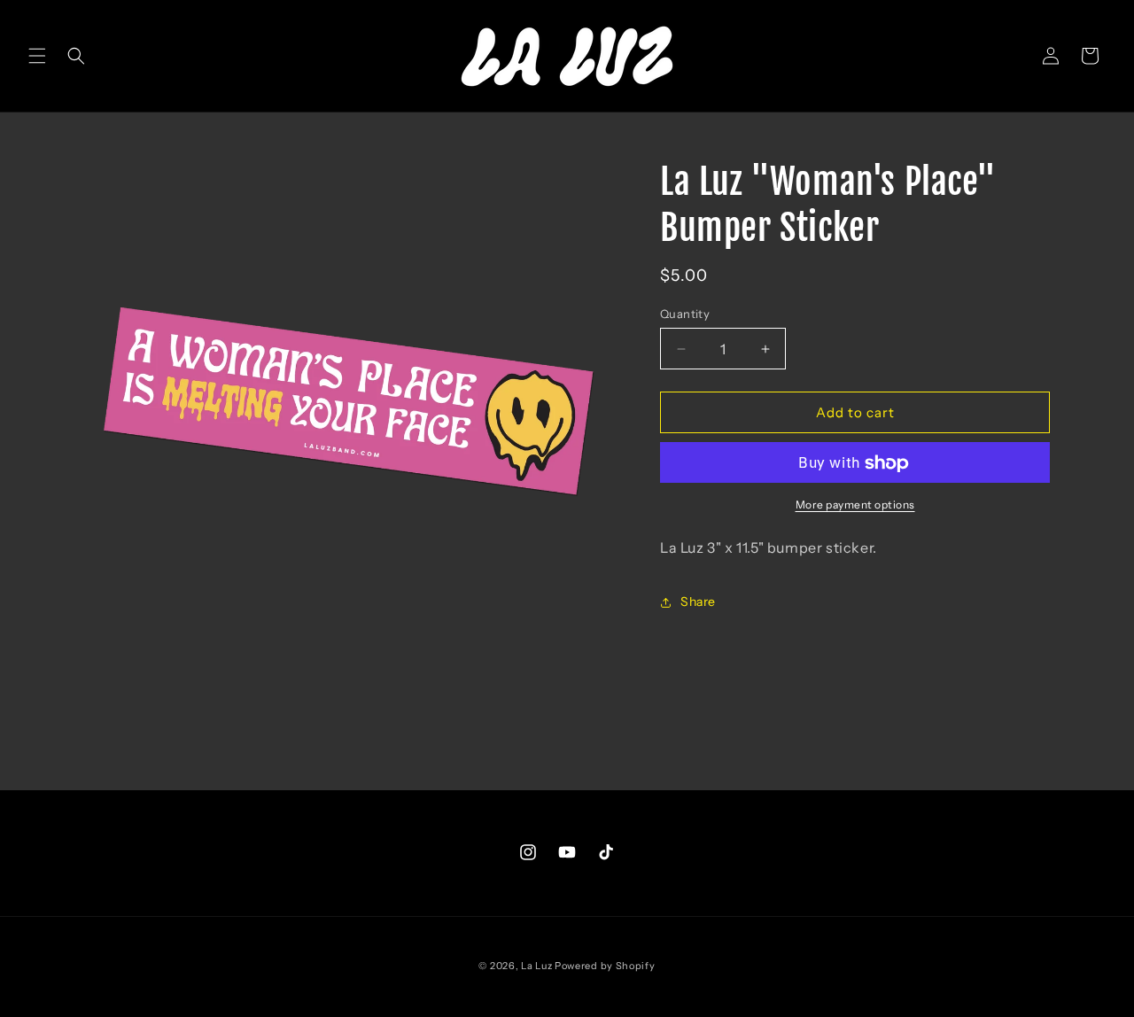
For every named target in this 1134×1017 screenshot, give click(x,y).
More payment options (855, 505)
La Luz (536, 965)
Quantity (685, 314)
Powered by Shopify (605, 965)
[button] (37, 55)
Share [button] (698, 602)
